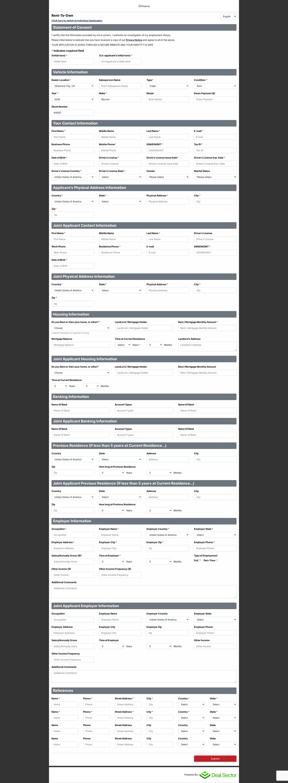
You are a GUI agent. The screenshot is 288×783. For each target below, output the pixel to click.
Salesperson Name (109, 80)
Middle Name (106, 131)
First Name (59, 131)
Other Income (202, 640)
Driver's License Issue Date (162, 157)
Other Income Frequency (66, 653)
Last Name (153, 131)
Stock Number (60, 106)
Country (57, 195)
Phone (87, 698)
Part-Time (209, 560)
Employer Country (157, 528)
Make (103, 93)
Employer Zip (155, 542)
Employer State (203, 528)
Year (55, 93)
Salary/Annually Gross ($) (67, 555)
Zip (54, 208)
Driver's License (109, 157)
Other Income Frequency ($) (115, 568)
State (103, 195)
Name (56, 698)
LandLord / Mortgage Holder (131, 322)
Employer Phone (204, 542)
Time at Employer (110, 555)
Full (196, 560)
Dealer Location (61, 80)
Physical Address (157, 195)
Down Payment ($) (204, 93)
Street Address (124, 698)
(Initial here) (59, 55)
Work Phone (59, 246)
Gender (150, 171)
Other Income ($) (61, 568)
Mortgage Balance (62, 338)
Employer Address (63, 542)
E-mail (198, 131)
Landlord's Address (189, 338)
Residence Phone (109, 246)
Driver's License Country (67, 171)
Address (151, 453)
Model (150, 93)
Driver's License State (112, 171)
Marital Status (202, 171)
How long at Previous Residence (117, 466)
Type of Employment (205, 555)
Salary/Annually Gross (64, 640)
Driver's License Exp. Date (209, 157)
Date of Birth (59, 157)
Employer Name (109, 528)
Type (149, 80)
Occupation (59, 528)
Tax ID (198, 144)
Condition (200, 80)
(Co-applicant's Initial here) (115, 55)
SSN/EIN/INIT (154, 144)
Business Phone (61, 144)
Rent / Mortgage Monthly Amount (198, 322)
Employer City (108, 542)
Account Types (123, 404)
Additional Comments (64, 582)
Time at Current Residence (130, 338)
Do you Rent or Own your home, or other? (76, 322)
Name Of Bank (59, 404)
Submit (215, 758)
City (197, 195)
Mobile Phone (107, 144)
